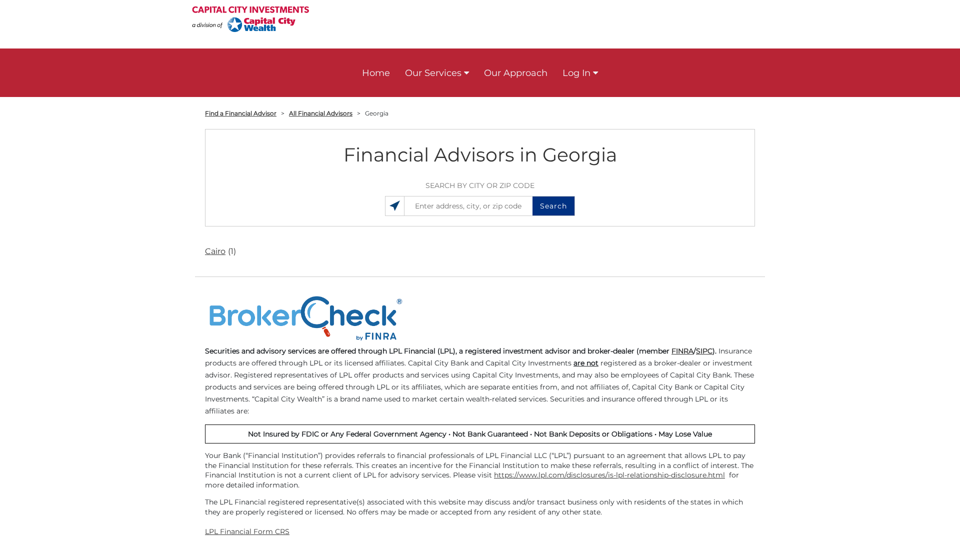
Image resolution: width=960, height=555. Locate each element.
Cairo (220, 251)
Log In (576, 73)
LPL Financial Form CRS (247, 531)
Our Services (433, 73)
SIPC (704, 351)
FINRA (683, 351)
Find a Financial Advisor (240, 113)
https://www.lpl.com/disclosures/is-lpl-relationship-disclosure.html (609, 475)
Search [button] (553, 206)
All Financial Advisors (320, 113)
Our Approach (516, 73)
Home (376, 73)
